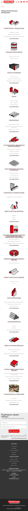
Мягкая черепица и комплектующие (14, 376)
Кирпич (14, 96)
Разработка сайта (10, 508)
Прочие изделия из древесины (14, 329)
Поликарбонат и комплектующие (14, 192)
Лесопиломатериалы (14, 321)
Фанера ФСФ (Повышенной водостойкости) (14, 353)
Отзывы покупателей (14, 461)
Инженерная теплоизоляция (14, 304)
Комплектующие (14, 306)
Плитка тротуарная (14, 153)
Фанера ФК (14, 351)
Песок (14, 217)
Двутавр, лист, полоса (14, 129)
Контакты (14, 452)
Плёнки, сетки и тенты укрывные (14, 277)
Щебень (14, 219)
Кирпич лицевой (14, 100)
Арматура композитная (14, 124)
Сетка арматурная (14, 173)
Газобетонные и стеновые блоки (14, 28)
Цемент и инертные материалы (14, 211)
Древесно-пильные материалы (14, 345)
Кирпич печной (14, 104)
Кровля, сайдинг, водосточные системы (14, 370)
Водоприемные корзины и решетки (14, 400)
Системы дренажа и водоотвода (14, 394)
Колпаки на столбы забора (14, 78)
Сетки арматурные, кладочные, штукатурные (14, 170)
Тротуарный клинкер (14, 151)
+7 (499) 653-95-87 (14, 474)
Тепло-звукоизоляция (14, 298)
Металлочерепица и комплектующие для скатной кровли (14, 374)
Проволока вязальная (14, 263)
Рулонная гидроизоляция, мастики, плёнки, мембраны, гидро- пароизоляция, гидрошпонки (14, 236)
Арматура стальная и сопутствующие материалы (14, 127)
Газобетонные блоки (14, 32)
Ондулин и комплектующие (14, 378)
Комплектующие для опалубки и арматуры (14, 259)
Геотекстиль (14, 398)
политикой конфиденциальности (19, 438)
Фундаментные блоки (14, 56)
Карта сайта (14, 465)
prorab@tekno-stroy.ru (14, 478)
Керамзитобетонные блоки (14, 34)
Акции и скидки (14, 459)
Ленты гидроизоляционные (14, 241)
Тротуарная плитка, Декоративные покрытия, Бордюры (14, 146)
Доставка (14, 448)
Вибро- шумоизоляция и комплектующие (14, 302)
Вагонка (14, 327)
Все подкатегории (14, 38)
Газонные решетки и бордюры (14, 149)
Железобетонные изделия (14, 52)
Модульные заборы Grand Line (14, 80)
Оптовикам (14, 463)
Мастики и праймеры (14, 239)
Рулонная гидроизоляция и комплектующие (14, 243)
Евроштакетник (14, 76)
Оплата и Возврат (14, 450)
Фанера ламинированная (14, 349)
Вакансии (14, 454)
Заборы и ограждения (14, 72)
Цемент (14, 215)
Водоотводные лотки (14, 402)
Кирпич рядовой (14, 102)
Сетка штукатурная (14, 177)
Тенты (14, 283)
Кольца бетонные (14, 58)
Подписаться (15, 431)
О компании (14, 446)
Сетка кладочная (14, 175)
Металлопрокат (14, 120)
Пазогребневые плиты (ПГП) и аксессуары (14, 36)
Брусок (14, 325)
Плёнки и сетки (14, 281)
